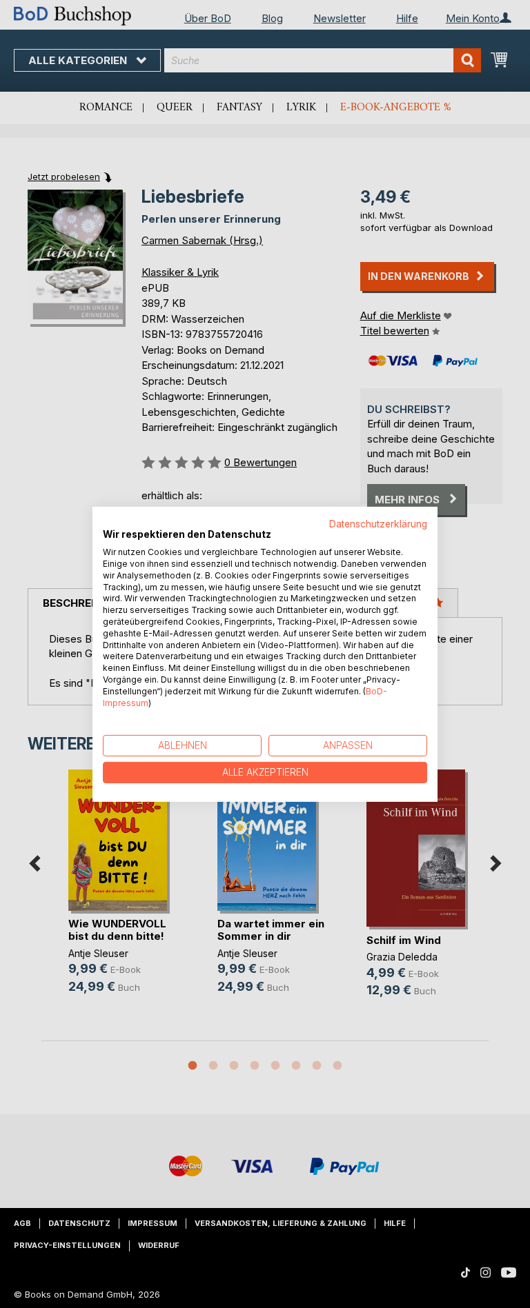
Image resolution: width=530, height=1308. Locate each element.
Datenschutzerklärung (378, 523)
